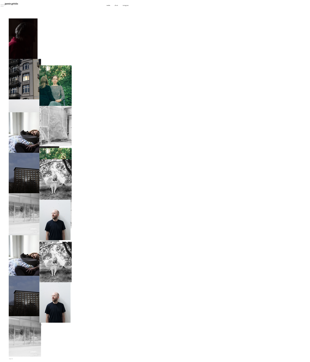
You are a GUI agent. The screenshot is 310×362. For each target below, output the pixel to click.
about (116, 5)
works (108, 5)
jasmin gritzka (11, 3)
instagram (126, 5)
